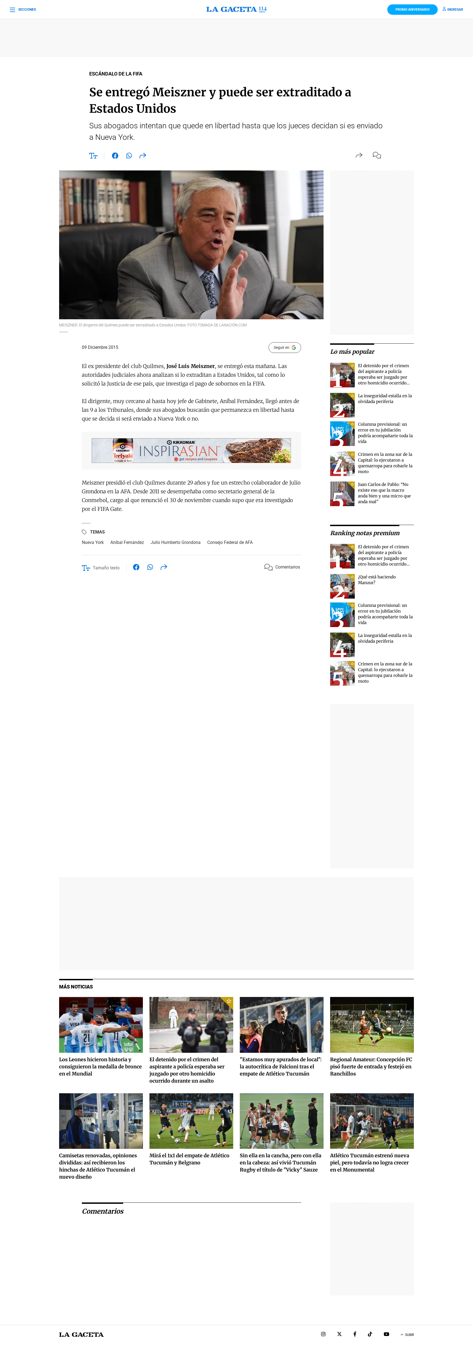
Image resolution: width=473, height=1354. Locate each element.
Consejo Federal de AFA (230, 542)
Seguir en (281, 347)
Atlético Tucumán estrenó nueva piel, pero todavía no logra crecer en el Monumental (369, 1162)
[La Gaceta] (236, 9)
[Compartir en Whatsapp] (129, 157)
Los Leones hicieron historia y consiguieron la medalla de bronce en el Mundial (100, 1066)
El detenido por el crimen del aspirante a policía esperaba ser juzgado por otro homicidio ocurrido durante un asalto (383, 377)
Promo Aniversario (412, 9)
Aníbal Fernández (127, 542)
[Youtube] (386, 1334)
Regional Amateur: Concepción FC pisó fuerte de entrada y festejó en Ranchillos (371, 1066)
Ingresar (455, 9)
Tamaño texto (106, 567)
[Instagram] (323, 1334)
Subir (409, 1335)
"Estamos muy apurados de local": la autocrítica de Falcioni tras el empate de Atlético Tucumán (281, 1066)
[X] (339, 1334)
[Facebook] (354, 1334)
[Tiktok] (370, 1334)
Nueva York (93, 542)
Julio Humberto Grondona (176, 542)
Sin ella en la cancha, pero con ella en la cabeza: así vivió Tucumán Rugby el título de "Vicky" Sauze (280, 1162)
